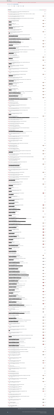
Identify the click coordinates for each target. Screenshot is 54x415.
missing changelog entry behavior (14, 148)
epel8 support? (12, 100)
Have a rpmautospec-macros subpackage (15, 354)
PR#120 (10, 324)
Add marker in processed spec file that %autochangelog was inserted (19, 68)
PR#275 (10, 69)
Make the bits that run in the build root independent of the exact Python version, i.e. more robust (22, 347)
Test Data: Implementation (13, 264)
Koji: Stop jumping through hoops (14, 282)
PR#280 (10, 111)
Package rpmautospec (13, 402)
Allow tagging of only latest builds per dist (15, 381)
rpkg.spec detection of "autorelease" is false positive (17, 65)
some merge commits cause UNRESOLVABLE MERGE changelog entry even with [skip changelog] (22, 49)
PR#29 (10, 392)
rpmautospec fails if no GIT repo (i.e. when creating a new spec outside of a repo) (20, 153)
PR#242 (10, 106)
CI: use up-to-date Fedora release (14, 288)
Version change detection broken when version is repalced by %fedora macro (20, 62)
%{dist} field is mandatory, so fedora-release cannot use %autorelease (19, 143)
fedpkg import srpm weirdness (14, 102)
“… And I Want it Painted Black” (14, 294)
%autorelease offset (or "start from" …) (15, 270)
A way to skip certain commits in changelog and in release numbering (19, 169)
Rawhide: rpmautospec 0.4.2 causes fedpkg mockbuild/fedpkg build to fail (19, 11)
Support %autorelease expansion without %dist (16, 77)
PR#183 (26, 321)
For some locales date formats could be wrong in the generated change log (19, 127)
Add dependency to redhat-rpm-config (15, 344)
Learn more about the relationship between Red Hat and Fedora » (38, 411)
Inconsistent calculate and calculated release (15, 29)
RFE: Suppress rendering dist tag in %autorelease (16, 94)
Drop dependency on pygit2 (13, 405)
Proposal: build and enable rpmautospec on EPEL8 (16, 174)
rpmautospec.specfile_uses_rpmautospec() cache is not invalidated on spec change (20, 37)
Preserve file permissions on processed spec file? (16, 31)
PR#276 (12, 66)
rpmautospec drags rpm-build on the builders (15, 357)
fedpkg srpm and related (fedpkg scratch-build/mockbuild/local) (18, 273)
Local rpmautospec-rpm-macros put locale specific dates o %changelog (19, 351)
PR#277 (14, 75)
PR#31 (12, 406)
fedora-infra (10, 4)
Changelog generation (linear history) (15, 279)
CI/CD (11, 300)
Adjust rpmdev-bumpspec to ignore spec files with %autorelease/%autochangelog (20, 338)
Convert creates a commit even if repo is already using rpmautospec (19, 71)
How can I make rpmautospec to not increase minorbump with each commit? (20, 34)
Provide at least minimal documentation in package (16, 26)
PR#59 (10, 369)
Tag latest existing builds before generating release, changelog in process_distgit (20, 375)
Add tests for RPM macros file (14, 88)
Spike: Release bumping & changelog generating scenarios (17, 297)
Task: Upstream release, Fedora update (15, 255)
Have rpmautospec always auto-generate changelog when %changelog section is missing (21, 335)
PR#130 (10, 310)
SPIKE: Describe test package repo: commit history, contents (18, 258)
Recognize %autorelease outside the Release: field (16, 82)
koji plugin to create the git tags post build (15, 399)
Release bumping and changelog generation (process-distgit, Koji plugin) (19, 276)
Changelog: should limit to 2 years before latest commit (17, 384)
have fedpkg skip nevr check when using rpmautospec (17, 341)
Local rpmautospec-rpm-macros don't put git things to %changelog (18, 349)
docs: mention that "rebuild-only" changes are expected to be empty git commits (20, 150)
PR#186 (18, 236)
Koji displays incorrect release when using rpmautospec (17, 172)
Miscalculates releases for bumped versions (15, 360)
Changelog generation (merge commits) (15, 267)
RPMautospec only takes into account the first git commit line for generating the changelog (21, 156)
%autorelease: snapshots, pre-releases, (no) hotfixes (16, 261)
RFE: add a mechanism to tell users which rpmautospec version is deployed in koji (20, 79)
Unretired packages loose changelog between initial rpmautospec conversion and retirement (22, 18)
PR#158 (10, 327)
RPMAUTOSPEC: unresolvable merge (14, 125)
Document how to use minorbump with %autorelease (17, 123)
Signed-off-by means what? (13, 145)
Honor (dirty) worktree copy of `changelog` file (16, 386)
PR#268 (10, 72)
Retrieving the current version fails (14, 373)
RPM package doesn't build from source (15, 291)
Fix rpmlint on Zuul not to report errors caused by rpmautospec (18, 121)
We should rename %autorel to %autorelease (16, 303)
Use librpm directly (12, 308)
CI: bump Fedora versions (13, 85)
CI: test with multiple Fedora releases (15, 247)
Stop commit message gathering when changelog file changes (18, 74)
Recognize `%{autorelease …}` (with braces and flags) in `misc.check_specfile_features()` (21, 91)
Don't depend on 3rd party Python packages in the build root (18, 306)
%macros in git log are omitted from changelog (16, 140)
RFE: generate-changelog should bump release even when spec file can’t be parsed (20, 97)
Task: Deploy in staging (13, 250)
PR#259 (10, 170)
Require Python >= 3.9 (13, 23)
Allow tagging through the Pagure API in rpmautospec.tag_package (18, 378)
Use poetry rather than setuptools (14, 20)
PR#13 (12, 397)
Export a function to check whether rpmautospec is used (17, 285)
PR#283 (10, 134)
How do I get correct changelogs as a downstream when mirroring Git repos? (20, 176)
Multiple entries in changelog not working (15, 43)
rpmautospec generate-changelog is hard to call (16, 332)
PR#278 (13, 63)
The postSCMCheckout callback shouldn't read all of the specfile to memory (19, 396)
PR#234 (10, 141)
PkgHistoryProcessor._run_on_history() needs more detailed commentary (19, 46)
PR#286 (15, 53)
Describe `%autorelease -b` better (14, 40)
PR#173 (13, 242)
